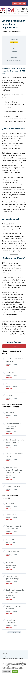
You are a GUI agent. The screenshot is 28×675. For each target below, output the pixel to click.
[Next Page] (19, 632)
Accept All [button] (15, 671)
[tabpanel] (14, 203)
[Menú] (2, 3)
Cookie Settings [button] (6, 671)
